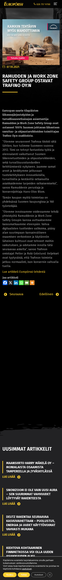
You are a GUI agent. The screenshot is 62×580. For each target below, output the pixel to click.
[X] (10, 282)
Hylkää (24, 574)
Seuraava (16, 294)
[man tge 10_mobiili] (31, 40)
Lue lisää (9, 477)
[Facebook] (5, 282)
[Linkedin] (16, 282)
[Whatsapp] (21, 282)
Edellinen (46, 294)
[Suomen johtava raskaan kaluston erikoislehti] (12, 4)
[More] (32, 282)
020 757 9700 (43, 4)
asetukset (27, 568)
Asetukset (38, 574)
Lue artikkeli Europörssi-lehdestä (23, 272)
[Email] (26, 282)
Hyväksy (9, 574)
